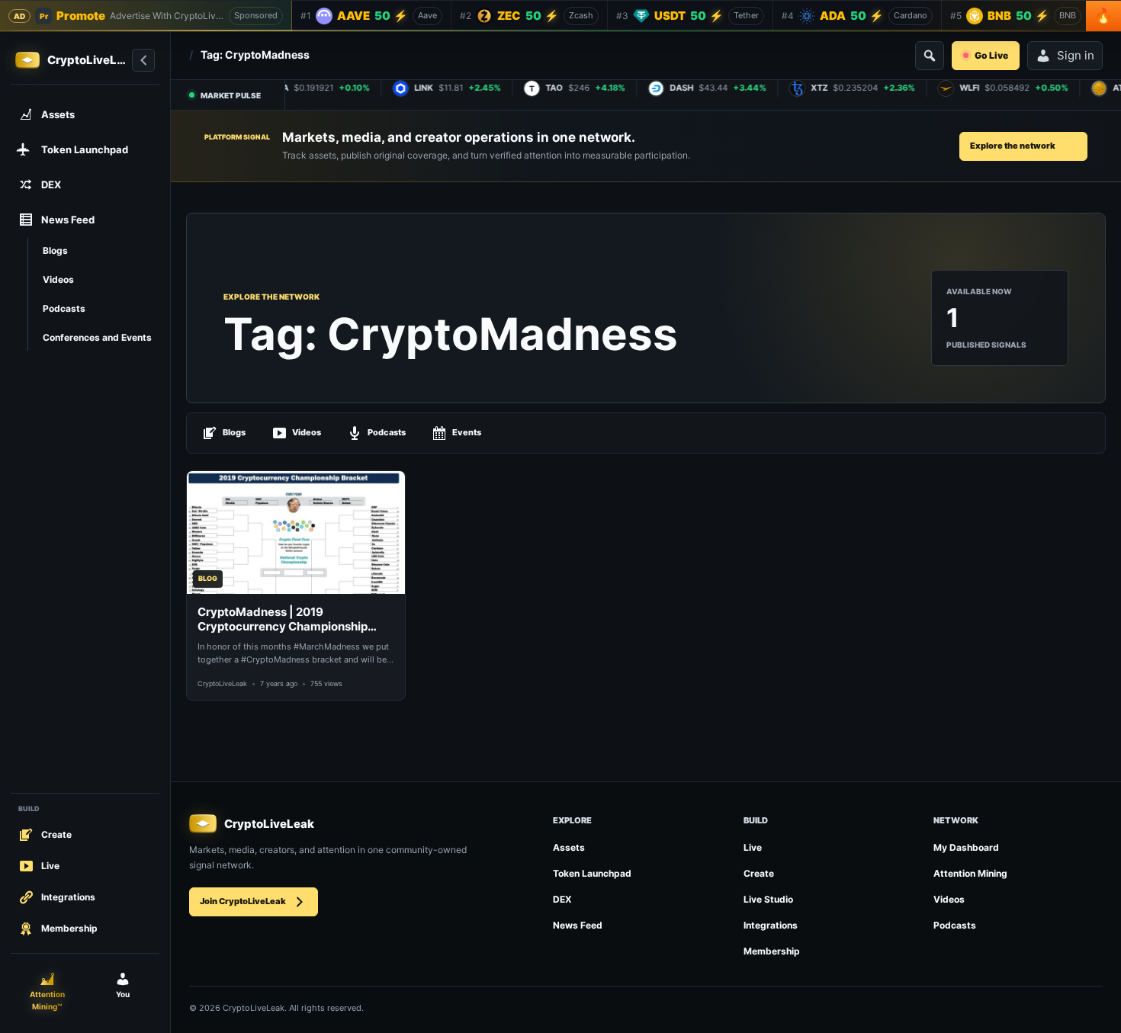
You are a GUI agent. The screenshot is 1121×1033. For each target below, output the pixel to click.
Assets (569, 847)
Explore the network (1012, 145)
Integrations (771, 925)
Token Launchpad (592, 873)
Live (753, 847)
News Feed (577, 925)
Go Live (991, 55)
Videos (306, 432)
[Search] (929, 55)
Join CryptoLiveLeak (243, 901)
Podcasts (387, 432)
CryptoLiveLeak (222, 683)
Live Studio (768, 899)
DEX (562, 899)
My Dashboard (966, 847)
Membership (772, 951)
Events (466, 432)
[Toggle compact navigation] (143, 60)
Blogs (234, 432)
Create (759, 873)
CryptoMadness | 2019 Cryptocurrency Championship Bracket (283, 619)
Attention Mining (970, 873)
